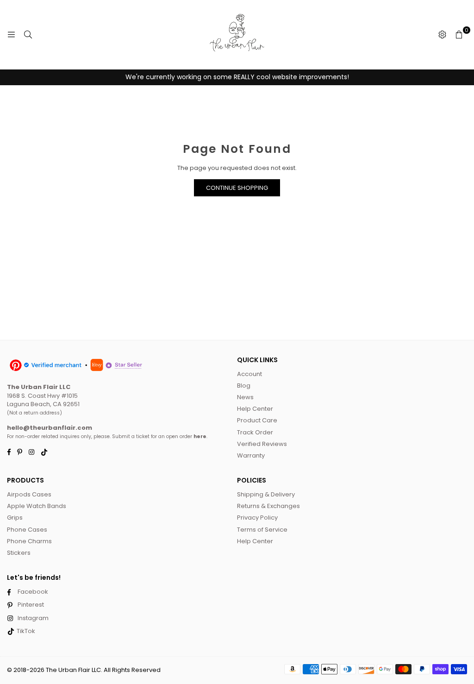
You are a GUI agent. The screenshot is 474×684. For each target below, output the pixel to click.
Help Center (255, 408)
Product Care (257, 420)
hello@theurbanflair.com (49, 427)
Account (249, 374)
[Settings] (442, 35)
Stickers (19, 552)
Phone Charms (29, 541)
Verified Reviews (262, 443)
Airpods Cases (29, 494)
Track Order (255, 432)
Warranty (251, 455)
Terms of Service (262, 529)
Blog (243, 385)
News (245, 397)
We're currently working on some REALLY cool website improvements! (237, 77)
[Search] (27, 35)
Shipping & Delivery (266, 494)
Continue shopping (237, 187)
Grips (15, 517)
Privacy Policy (257, 517)
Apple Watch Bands (36, 506)
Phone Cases (27, 529)
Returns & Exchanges (268, 506)
